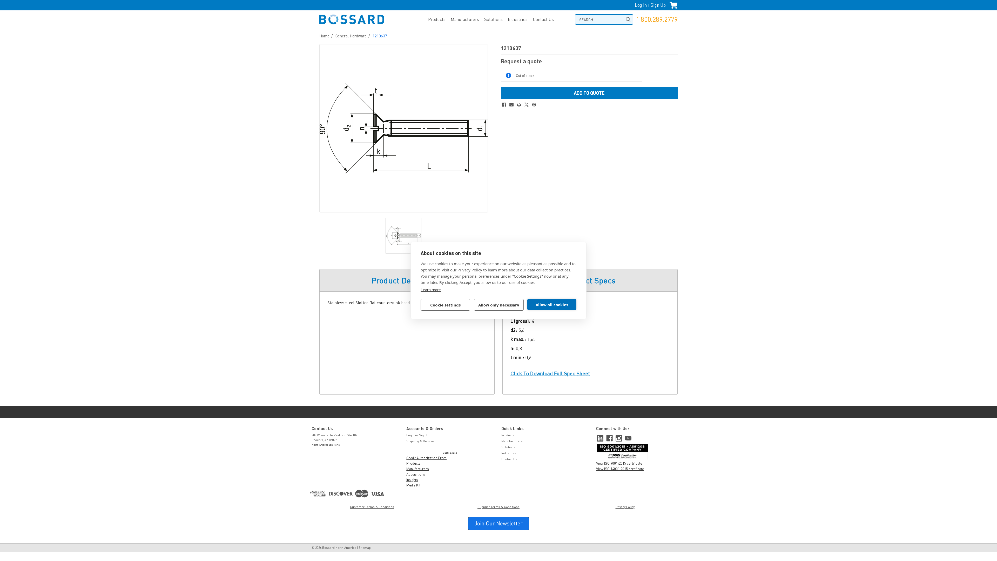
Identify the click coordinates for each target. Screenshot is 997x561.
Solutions (493, 19)
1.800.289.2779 (657, 19)
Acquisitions (415, 474)
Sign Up (658, 5)
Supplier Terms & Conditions (498, 507)
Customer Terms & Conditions (372, 507)
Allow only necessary (498, 305)
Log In (641, 5)
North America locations (326, 444)
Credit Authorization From (426, 458)
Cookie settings (445, 305)
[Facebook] (504, 105)
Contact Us (543, 19)
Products (437, 19)
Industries (518, 19)
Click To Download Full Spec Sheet (550, 373)
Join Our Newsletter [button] (499, 523)
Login (410, 435)
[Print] (519, 105)
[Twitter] (526, 105)
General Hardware (351, 36)
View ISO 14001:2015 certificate (620, 468)
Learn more (431, 289)
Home (324, 36)
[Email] (511, 105)
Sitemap (365, 548)
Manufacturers (465, 19)
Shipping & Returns (420, 441)
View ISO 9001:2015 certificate (619, 463)
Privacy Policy (625, 507)
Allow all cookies (552, 304)
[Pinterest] (534, 105)
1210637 (380, 36)
